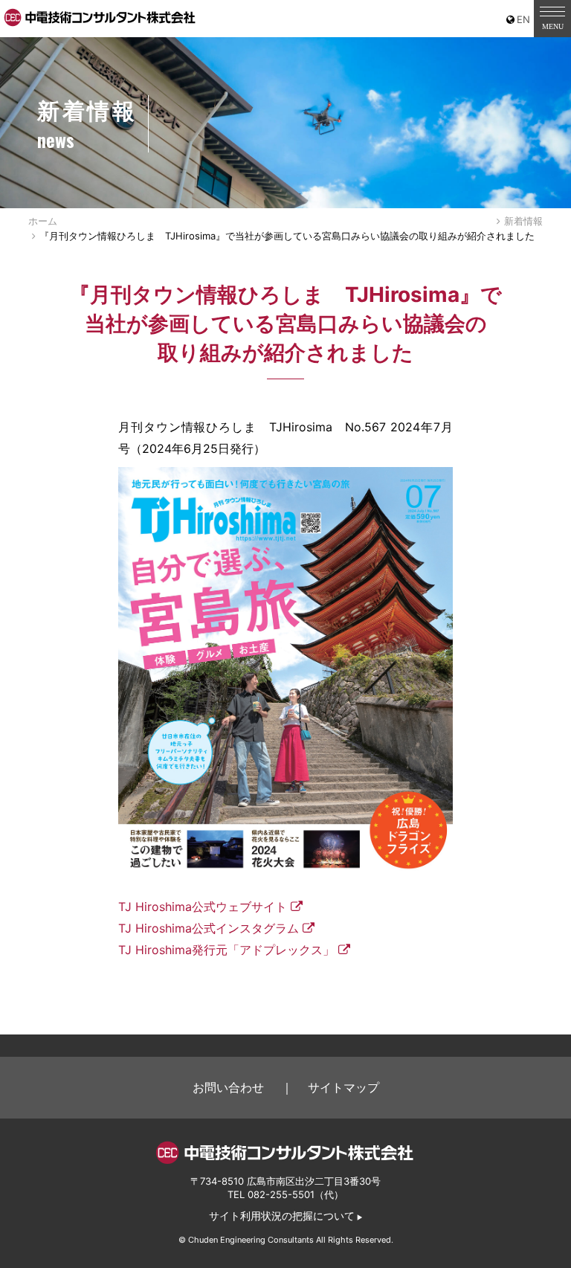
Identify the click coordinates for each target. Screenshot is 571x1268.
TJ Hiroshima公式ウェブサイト (202, 906)
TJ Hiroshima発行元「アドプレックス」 (226, 949)
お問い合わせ (228, 1087)
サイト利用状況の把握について (282, 1216)
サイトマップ (343, 1087)
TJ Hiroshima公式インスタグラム (208, 928)
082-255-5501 (281, 1194)
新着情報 (523, 221)
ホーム (42, 221)
